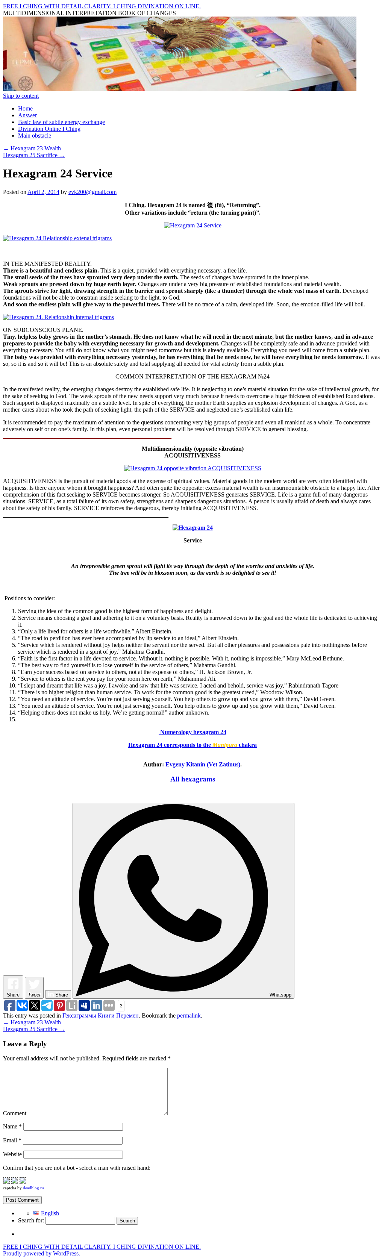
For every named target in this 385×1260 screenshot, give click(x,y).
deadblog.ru (33, 1188)
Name (12, 1126)
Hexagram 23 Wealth (32, 148)
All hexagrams (192, 779)
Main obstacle (34, 135)
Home (25, 108)
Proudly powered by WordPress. (41, 1253)
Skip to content (21, 95)
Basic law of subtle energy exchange (61, 122)
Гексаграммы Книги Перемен (100, 1015)
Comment (14, 1113)
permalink (189, 1015)
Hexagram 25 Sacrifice (34, 155)
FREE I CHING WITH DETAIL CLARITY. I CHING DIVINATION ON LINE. (102, 6)
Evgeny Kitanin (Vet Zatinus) (202, 764)
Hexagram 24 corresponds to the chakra (192, 745)
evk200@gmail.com (92, 192)
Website (12, 1154)
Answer (27, 115)
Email (12, 1140)
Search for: (31, 1220)
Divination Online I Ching (49, 129)
